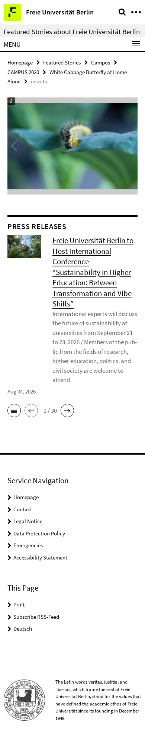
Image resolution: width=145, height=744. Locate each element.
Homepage (20, 62)
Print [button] (19, 604)
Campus (100, 62)
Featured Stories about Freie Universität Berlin (72, 31)
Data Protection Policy (39, 533)
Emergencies (28, 545)
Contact (22, 509)
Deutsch (22, 628)
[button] (14, 410)
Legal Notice (27, 521)
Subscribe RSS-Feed (36, 616)
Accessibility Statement (40, 557)
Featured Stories (62, 62)
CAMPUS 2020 (23, 72)
